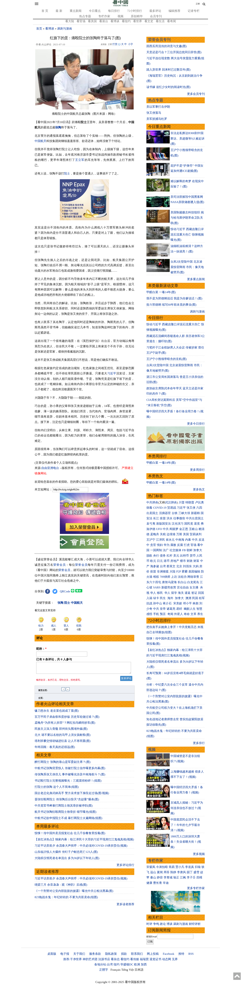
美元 (176, 555)
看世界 (137, 21)
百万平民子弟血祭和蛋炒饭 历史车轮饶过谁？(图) (67, 716)
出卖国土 (152, 513)
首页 (39, 28)
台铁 (175, 513)
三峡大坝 (184, 513)
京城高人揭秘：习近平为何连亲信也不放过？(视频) (187, 808)
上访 (174, 576)
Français (115, 969)
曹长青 (157, 883)
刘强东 (187, 566)
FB (184, 550)
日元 (160, 560)
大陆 (172, 571)
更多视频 (199, 854)
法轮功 (182, 576)
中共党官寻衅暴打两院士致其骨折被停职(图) (64, 805)
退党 (197, 523)
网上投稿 (153, 953)
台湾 (163, 566)
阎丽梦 (174, 529)
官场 (193, 545)
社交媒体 (175, 550)
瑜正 (176, 877)
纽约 (117, 964)
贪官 (153, 545)
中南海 (179, 539)
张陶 (58, 127)
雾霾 (185, 571)
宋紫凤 (150, 867)
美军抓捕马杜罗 (156, 118)
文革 (193, 614)
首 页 (44, 10)
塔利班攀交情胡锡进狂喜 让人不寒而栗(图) (62, 741)
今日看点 (95, 10)
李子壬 (191, 877)
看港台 (103, 21)
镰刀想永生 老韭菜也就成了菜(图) (57, 710)
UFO (159, 529)
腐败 (173, 545)
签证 (194, 592)
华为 (167, 545)
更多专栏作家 (196, 888)
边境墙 (171, 534)
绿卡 (156, 598)
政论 (163, 924)
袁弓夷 (150, 523)
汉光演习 (177, 523)
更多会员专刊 (196, 94)
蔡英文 (171, 566)
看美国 (92, 21)
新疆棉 (195, 513)
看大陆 (69, 21)
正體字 (103, 969)
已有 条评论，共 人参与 (54, 659)
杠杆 (169, 555)
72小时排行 (134, 10)
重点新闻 (75, 10)
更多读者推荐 (125, 904)
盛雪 (196, 872)
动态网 (166, 959)
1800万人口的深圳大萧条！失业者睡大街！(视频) (186, 842)
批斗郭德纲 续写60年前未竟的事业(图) (171, 304)
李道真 (189, 867)
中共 (166, 529)
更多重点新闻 (196, 279)
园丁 (190, 872)
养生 (200, 614)
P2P (178, 571)
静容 (160, 877)
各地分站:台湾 (103, 964)
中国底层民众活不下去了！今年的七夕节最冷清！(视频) (185, 825)
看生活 (160, 21)
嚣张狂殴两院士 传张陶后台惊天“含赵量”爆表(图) (67, 799)
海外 (170, 598)
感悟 (149, 614)
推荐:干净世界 (72, 959)
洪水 (169, 518)
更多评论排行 (125, 865)
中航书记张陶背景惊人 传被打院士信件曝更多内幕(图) (70, 768)
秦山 (153, 877)
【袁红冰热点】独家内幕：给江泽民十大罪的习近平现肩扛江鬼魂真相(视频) (84, 839)
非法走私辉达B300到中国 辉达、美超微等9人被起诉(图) (187, 138)
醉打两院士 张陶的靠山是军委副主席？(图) (62, 762)
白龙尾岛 (193, 582)
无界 (175, 959)
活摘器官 (165, 513)
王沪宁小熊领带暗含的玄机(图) (166, 359)
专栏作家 (104, 16)
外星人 (178, 614)
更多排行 (199, 743)
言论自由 (183, 587)
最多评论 (155, 10)
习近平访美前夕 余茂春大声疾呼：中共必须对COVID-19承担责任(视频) (81, 845)
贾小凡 (179, 867)
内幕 (188, 539)
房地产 (174, 560)
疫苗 (163, 518)
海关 (181, 592)
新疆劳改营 (168, 587)
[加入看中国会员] (84, 533)
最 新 (59, 10)
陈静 (173, 872)
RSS (191, 953)
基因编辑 (194, 571)
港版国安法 (163, 523)
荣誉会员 (59, 564)
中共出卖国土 (195, 518)
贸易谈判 (196, 534)
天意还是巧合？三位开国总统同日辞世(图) (173, 52)
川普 (182, 502)
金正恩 (183, 529)
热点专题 (85, 16)
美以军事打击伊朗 (158, 106)
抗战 (149, 603)
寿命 (187, 614)
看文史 (148, 21)
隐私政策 (111, 953)
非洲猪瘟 (163, 571)
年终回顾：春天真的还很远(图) (55, 747)
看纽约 (126, 21)
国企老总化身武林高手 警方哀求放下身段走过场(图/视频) (72, 793)
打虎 (187, 545)
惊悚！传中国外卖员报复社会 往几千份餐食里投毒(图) (70, 833)
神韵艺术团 (90, 959)
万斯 (179, 534)
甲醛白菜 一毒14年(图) (161, 292)
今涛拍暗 (162, 867)
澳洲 (188, 598)
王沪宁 (150, 539)
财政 (190, 560)
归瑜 (198, 867)
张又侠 (191, 507)
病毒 (149, 507)
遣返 (188, 592)
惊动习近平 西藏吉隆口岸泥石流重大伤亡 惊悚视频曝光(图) (187, 234)
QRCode (65, 591)
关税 (163, 534)
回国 (201, 592)
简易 (172, 867)
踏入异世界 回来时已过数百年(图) (168, 69)
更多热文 (199, 489)
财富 (196, 560)
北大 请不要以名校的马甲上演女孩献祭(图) (62, 734)
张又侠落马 (153, 112)
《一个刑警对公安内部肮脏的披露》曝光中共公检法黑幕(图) (74, 891)
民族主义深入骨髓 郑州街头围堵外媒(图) (61, 728)
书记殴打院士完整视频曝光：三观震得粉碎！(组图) (68, 780)
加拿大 (197, 550)
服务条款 (95, 953)
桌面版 (51, 953)
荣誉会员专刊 (159, 40)
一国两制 (156, 550)
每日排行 (114, 10)
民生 (163, 598)
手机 (156, 614)
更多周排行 (197, 469)
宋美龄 (177, 603)
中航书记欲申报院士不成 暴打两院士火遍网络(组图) (68, 818)
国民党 (188, 523)
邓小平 (187, 603)
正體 (198, 4)
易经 (179, 608)
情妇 (160, 545)
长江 (156, 518)
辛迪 (166, 883)
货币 (193, 555)
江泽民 (160, 539)
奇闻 (170, 614)
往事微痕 (179, 518)
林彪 (196, 603)
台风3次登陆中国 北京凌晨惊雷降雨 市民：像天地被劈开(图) (187, 267)
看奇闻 (171, 21)
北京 (179, 566)
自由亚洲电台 (50, 468)
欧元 (153, 560)
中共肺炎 (152, 502)
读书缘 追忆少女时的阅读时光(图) (168, 87)
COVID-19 (159, 507)
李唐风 (181, 872)
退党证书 (155, 959)
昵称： (41, 648)
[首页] (120, 5)
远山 (153, 872)
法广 (166, 550)
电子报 (64, 953)
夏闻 (160, 872)
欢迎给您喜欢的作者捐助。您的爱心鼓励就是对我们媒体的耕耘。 (77, 481)
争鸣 (156, 924)
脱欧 (149, 555)
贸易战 (171, 507)
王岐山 (193, 529)
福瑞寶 (144, 959)
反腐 (180, 545)
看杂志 (115, 959)
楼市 (183, 560)
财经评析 (195, 924)
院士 (67, 173)
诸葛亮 (171, 608)
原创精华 (137, 16)
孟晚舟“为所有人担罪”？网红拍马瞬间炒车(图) (65, 722)
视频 (120, 16)
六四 (199, 507)
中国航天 (40, 141)
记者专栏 (194, 10)
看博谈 (114, 21)
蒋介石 (167, 603)
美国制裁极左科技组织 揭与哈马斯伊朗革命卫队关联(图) (187, 218)
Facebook (168, 953)
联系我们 (137, 953)
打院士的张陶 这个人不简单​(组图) (57, 786)
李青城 (168, 877)
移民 (160, 592)
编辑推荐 (174, 10)
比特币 (184, 555)
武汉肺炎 (171, 502)
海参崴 (154, 566)
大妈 (196, 566)
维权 (156, 576)
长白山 (182, 582)
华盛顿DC (126, 964)
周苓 (167, 872)
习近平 (111, 373)
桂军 (202, 598)
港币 (167, 560)
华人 (153, 592)
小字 (130, 44)
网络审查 (193, 576)
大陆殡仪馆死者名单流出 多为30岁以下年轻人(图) (67, 858)
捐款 (124, 953)
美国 (186, 534)
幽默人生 (190, 608)
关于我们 (79, 953)
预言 (163, 614)
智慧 (199, 608)
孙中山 (157, 603)
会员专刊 (156, 16)
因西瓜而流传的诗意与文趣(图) (166, 46)
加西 (144, 964)
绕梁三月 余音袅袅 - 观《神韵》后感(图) (61, 884)
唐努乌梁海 (169, 582)
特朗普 (189, 502)
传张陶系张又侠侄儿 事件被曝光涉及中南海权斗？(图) (70, 774)
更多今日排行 (196, 423)
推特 (181, 953)
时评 (149, 924)
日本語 (139, 969)
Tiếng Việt (127, 969)
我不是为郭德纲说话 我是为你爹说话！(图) (174, 298)
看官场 (81, 21)
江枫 (183, 877)
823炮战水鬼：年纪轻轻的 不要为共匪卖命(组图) (66, 897)
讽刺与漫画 (64, 28)
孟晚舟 (154, 534)
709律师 (165, 576)
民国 (195, 598)
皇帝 (163, 608)
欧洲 (137, 964)
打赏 (114, 44)
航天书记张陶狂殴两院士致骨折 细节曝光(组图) (65, 811)
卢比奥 (199, 502)
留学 (174, 592)
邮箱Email (151, 936)
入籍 (149, 598)
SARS (157, 587)
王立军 (79, 160)
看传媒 (134, 959)
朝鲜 (189, 550)
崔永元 (170, 539)
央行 (156, 555)
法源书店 (104, 959)
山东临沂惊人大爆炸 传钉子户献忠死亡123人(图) (66, 851)
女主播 (194, 587)
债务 (163, 555)
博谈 (169, 924)
